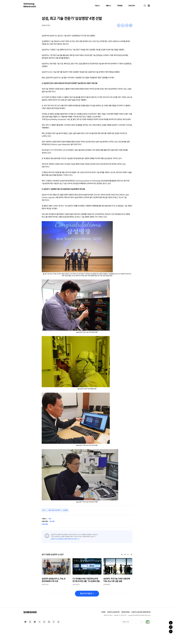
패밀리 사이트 (126, 622)
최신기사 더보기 (86, 593)
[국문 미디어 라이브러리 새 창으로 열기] (49, 622)
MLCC (44, 510)
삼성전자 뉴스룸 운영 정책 (113, 612)
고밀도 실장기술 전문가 (54, 510)
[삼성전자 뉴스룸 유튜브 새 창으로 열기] (25, 622)
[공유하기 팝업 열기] (171, 627)
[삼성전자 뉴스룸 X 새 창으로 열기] (39, 622)
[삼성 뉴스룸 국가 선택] (148, 5)
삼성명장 (65, 510)
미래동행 (119, 6)
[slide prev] (122, 554)
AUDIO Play (118, 25)
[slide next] (131, 554)
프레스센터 (131, 6)
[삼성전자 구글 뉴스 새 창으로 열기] (58, 622)
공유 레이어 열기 (126, 25)
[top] (171, 631)
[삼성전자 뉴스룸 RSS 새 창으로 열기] (53, 622)
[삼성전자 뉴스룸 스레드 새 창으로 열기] (44, 622)
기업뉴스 (97, 6)
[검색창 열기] (144, 5)
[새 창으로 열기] (147, 622)
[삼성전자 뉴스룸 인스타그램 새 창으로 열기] (30, 622)
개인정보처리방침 (125, 612)
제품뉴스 (108, 6)
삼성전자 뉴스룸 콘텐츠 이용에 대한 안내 (140, 612)
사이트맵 (103, 612)
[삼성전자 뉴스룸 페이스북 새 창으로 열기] (35, 622)
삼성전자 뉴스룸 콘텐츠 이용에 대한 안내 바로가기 (64, 539)
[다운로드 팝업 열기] (171, 623)
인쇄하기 (130, 25)
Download (122, 25)
